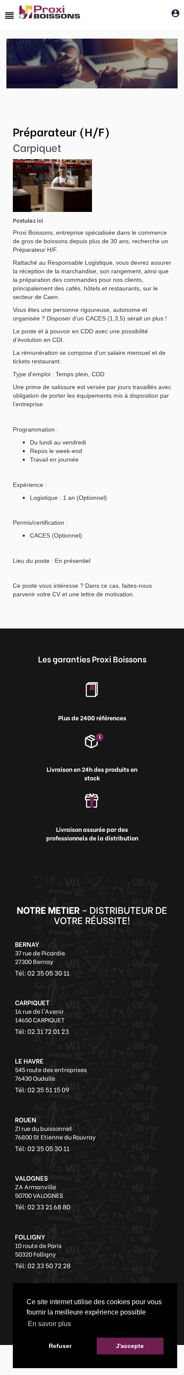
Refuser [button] (60, 1345)
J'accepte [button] (130, 1345)
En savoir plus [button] (49, 1323)
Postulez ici (28, 220)
